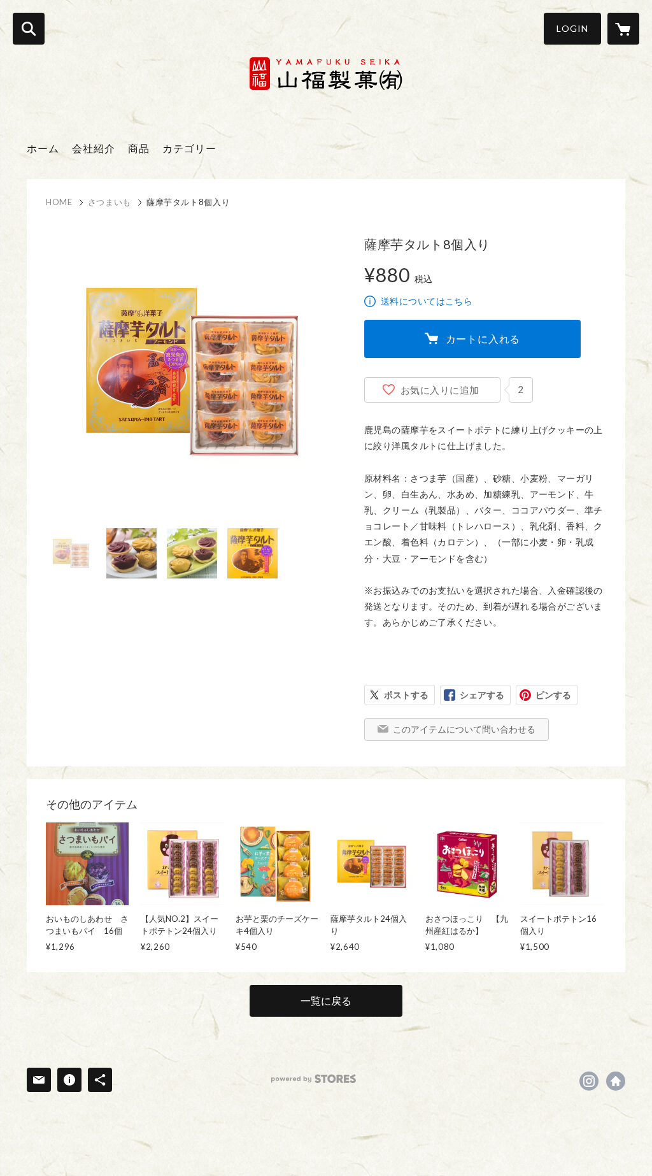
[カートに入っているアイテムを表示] (623, 29)
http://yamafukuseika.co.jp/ (615, 1081)
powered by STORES (313, 1079)
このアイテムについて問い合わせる (464, 729)
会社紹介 (93, 148)
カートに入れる (483, 339)
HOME (59, 202)
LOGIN (572, 28)
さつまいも (109, 202)
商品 (139, 148)
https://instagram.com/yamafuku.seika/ (589, 1081)
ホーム (43, 148)
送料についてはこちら (426, 301)
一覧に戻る (326, 1000)
